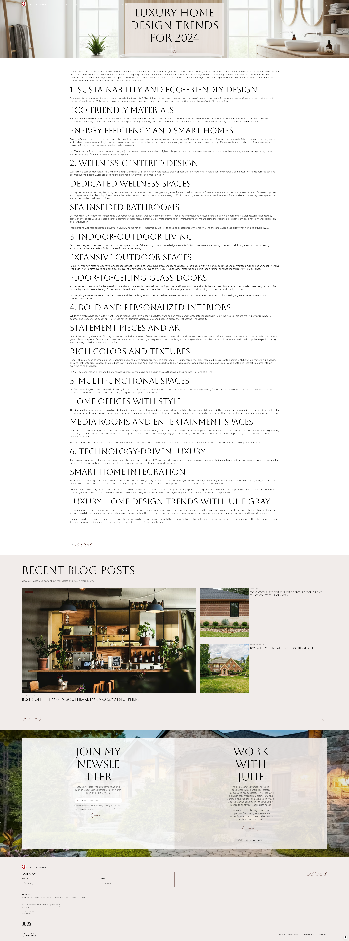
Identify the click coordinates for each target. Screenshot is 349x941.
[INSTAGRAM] (312, 874)
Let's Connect (108, 4)
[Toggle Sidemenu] (325, 4)
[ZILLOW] (325, 874)
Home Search (27, 897)
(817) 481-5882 (27, 913)
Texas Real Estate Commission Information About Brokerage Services (44, 906)
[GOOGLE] (321, 874)
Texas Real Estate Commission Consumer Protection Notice (41, 904)
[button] (250, 828)
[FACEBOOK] (308, 874)
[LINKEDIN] (316, 874)
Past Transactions (62, 897)
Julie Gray (134, 519)
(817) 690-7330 (122, 4)
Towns (97, 4)
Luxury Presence (292, 934)
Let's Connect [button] (85, 897)
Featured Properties (43, 897)
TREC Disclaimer (27, 908)
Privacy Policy (90, 809)
